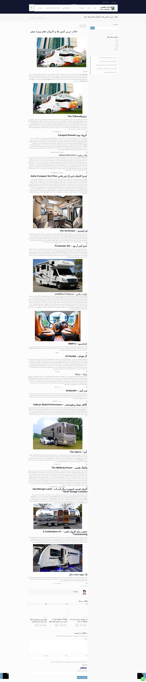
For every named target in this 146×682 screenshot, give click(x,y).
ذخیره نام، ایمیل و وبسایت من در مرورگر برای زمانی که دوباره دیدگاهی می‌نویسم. (68, 661)
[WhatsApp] (35, 2)
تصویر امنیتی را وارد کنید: (82, 670)
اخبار (117, 41)
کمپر (117, 48)
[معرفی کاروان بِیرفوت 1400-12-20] (4, 676)
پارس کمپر (82, 586)
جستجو (116, 24)
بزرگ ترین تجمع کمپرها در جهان (110, 72)
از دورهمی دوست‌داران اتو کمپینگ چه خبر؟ (108, 57)
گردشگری (116, 49)
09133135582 (106, 2)
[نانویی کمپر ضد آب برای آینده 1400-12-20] (141, 676)
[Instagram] (32, 2)
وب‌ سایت (46, 655)
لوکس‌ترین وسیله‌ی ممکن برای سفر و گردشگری (107, 68)
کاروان (116, 46)
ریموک (116, 44)
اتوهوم (116, 40)
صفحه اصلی (39, 16)
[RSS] (30, 2)
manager (75, 591)
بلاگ (32, 16)
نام (86, 655)
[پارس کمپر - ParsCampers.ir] (108, 8)
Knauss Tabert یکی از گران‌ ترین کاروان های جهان (106, 65)
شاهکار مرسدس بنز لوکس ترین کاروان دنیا (108, 61)
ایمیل (66, 655)
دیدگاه (85, 638)
